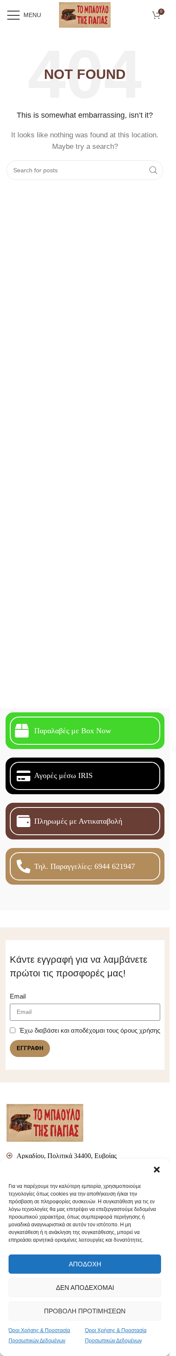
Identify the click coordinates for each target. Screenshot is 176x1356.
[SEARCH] (153, 170)
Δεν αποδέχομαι (85, 1287)
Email (18, 996)
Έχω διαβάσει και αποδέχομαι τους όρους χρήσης (89, 1030)
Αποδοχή (85, 1264)
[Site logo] (85, 14)
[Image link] (44, 1122)
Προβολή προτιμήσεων (85, 1311)
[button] (157, 1169)
